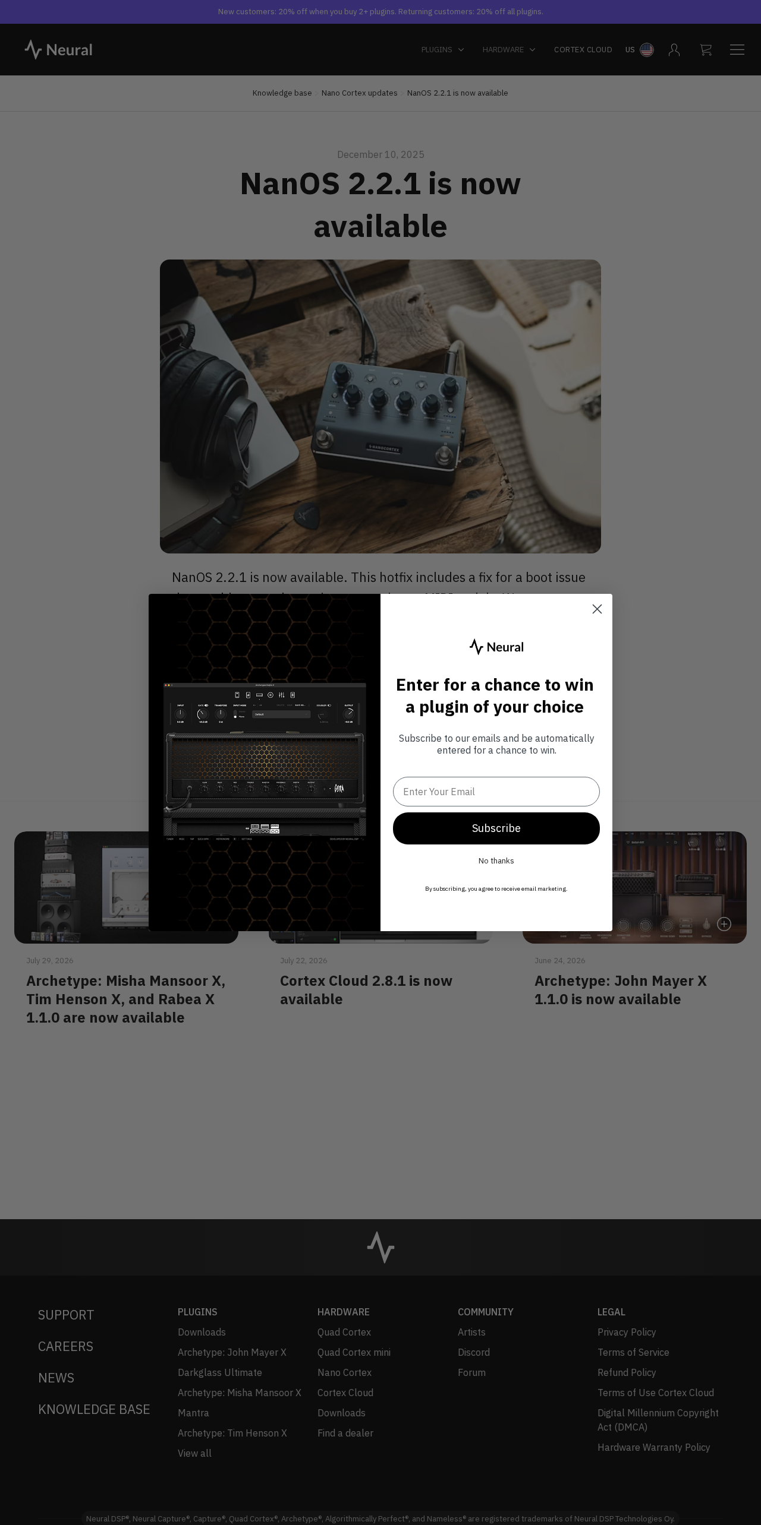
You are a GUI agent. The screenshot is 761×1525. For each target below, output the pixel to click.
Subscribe (496, 828)
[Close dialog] (597, 609)
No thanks (496, 861)
